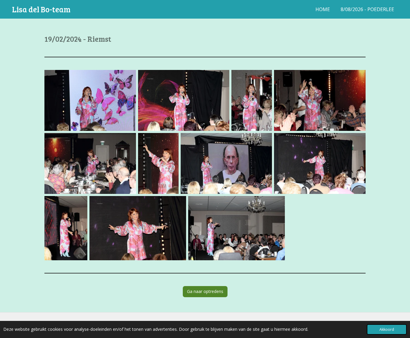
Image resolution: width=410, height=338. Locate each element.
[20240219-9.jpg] (65, 228)
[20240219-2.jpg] (184, 100)
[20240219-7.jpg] (226, 163)
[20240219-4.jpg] (320, 100)
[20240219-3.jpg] (251, 100)
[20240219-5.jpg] (90, 163)
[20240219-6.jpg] (158, 163)
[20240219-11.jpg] (236, 228)
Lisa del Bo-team (41, 9)
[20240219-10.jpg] (137, 228)
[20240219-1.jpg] (90, 100)
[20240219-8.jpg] (320, 163)
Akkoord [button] (386, 329)
